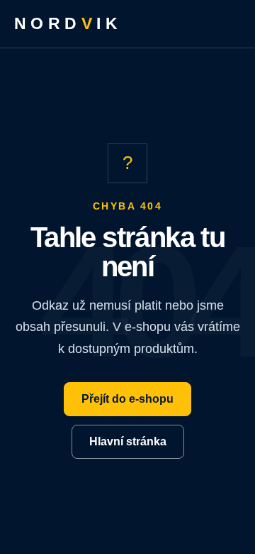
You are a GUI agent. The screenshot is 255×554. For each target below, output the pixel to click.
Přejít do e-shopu (127, 399)
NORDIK (68, 23)
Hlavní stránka (127, 441)
